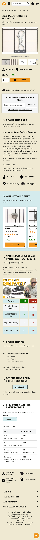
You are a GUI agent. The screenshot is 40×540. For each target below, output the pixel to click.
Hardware (12, 10)
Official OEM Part (26, 69)
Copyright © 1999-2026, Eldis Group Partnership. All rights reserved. (20, 523)
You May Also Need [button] (18, 196)
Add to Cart (22, 80)
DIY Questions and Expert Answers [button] (18, 379)
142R (23, 450)
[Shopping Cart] (37, 3)
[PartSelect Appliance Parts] (4, 3)
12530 (24, 443)
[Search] (28, 3)
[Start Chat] (36, 535)
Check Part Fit (10, 419)
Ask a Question (20, 387)
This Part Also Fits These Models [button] (18, 406)
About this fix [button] (15, 342)
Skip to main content (20, 19)
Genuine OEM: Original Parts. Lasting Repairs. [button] (21, 257)
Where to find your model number (20, 110)
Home (4, 10)
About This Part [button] (16, 120)
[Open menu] (9, 3)
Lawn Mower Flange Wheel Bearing (14, 227)
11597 (24, 436)
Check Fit (31, 105)
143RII (24, 457)
